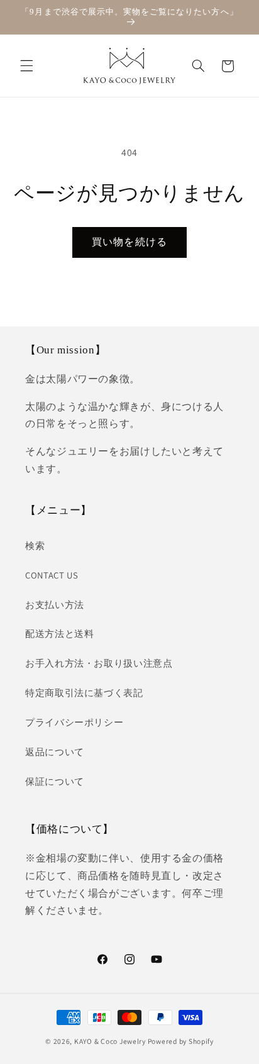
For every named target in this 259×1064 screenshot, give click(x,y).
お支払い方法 (54, 605)
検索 (35, 545)
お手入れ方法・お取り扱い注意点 (98, 663)
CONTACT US (51, 575)
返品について (54, 752)
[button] (26, 66)
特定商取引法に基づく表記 (84, 693)
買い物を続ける (129, 241)
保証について (54, 781)
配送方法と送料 (59, 634)
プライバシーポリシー (74, 722)
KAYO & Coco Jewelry (110, 1041)
